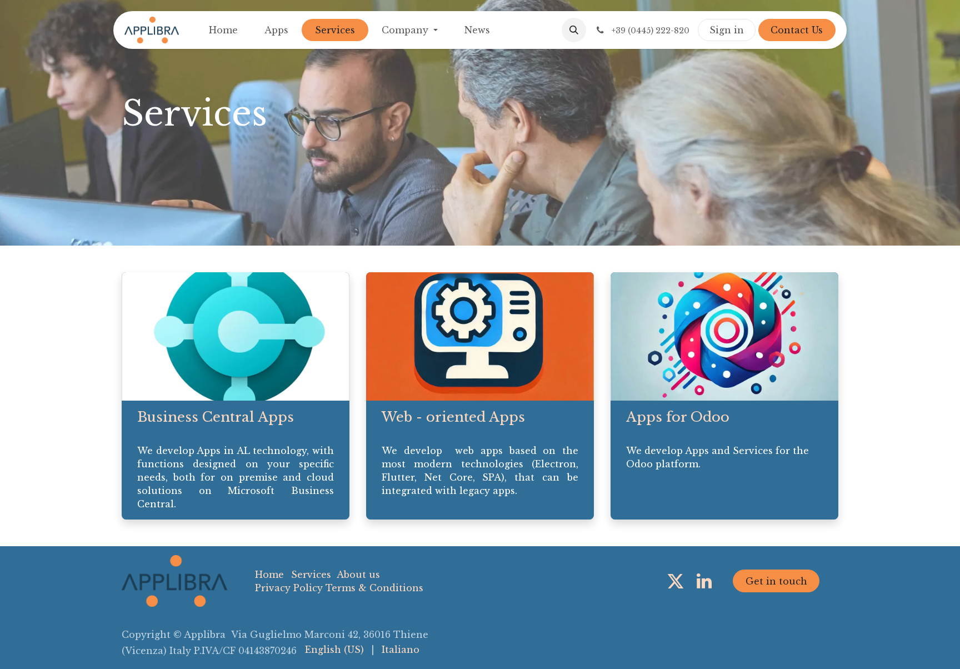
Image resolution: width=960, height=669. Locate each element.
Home (269, 574)
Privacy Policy (289, 587)
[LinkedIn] (704, 581)
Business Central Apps (215, 417)
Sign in (726, 30)
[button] (574, 30)
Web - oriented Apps (453, 417)
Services (311, 574)
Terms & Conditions (374, 587)
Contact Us (797, 30)
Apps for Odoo (677, 417)
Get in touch (776, 581)
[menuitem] (223, 30)
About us (358, 574)
